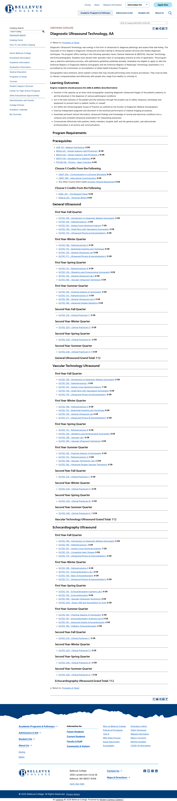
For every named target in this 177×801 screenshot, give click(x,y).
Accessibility (108, 745)
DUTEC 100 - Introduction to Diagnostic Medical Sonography (87, 218)
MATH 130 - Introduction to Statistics (73, 158)
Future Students (75, 731)
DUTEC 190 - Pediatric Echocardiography (78, 626)
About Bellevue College (20, 53)
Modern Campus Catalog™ (112, 799)
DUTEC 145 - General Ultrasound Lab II (76, 276)
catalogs (59, 799)
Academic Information (20, 62)
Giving (88, 5)
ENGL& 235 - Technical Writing (73, 198)
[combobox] (144, 22)
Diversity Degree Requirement (101, 182)
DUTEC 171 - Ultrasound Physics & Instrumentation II (82, 256)
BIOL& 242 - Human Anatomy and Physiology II (77, 155)
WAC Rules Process (112, 738)
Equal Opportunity (111, 742)
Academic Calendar (18, 109)
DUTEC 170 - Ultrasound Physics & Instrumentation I (82, 233)
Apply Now (163, 4)
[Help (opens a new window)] (166, 28)
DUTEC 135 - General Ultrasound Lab (76, 252)
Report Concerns (138, 738)
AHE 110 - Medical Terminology (70, 147)
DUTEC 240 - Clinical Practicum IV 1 (75, 352)
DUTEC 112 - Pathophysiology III (73, 268)
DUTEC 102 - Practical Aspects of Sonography (80, 292)
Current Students (76, 736)
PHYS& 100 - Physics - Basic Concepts (74, 162)
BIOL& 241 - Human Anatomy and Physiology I (77, 151)
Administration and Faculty (22, 100)
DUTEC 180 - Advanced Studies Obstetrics (78, 303)
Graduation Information (20, 67)
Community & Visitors (78, 746)
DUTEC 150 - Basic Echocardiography (76, 575)
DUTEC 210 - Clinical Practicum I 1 (74, 315)
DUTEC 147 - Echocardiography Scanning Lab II (80, 591)
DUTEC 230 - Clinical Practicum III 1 (75, 339)
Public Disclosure (138, 730)
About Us (159, 12)
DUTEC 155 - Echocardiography (73, 595)
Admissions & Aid (124, 12)
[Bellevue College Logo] (23, 8)
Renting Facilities (138, 742)
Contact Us (113, 771)
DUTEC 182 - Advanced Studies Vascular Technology (83, 464)
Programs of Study (18, 76)
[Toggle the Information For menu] (147, 5)
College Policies (17, 105)
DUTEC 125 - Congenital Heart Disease (77, 552)
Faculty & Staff (74, 741)
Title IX (106, 734)
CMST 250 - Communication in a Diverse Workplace (82, 174)
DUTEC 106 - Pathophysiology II (73, 245)
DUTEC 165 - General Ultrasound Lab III (77, 299)
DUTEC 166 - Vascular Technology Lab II (77, 461)
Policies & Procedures (113, 730)
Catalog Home (16, 40)
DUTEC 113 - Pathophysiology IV (74, 295)
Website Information (140, 734)
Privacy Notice (73, 794)
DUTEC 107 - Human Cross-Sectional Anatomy (80, 225)
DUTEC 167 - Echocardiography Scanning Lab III (81, 618)
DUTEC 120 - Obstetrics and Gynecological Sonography (84, 272)
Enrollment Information (20, 58)
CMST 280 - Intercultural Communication (77, 178)
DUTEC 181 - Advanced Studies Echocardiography (82, 622)
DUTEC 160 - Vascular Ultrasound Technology (80, 280)
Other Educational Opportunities (24, 95)
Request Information (112, 5)
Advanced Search (18, 35)
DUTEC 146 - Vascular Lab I (71, 437)
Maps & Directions (117, 777)
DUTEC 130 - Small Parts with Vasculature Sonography (84, 229)
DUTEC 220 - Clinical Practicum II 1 (75, 327)
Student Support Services (21, 86)
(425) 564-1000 (77, 784)
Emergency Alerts (139, 726)
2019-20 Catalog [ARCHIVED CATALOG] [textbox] (135, 23)
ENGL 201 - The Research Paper (73, 194)
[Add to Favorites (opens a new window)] (157, 28)
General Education (18, 72)
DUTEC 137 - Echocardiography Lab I (76, 572)
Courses (13, 81)
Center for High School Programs (25, 91)
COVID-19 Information (141, 745)
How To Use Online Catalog (22, 45)
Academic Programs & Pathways (95, 12)
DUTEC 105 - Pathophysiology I (73, 222)
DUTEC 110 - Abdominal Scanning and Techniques (81, 249)
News (96, 5)
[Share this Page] (160, 28)
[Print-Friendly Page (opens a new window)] (163, 28)
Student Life (143, 12)
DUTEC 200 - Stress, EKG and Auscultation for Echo (82, 602)
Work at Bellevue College (114, 726)
